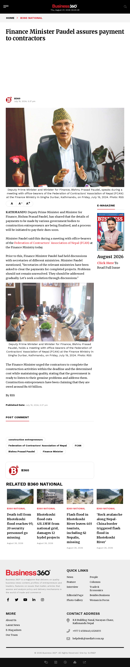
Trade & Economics (96, 588)
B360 (17, 98)
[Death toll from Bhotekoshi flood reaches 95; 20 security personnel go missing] (20, 496)
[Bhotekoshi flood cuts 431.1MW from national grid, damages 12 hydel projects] (50, 496)
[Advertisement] (65, 70)
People (94, 577)
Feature (71, 581)
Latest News (13, 625)
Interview (72, 586)
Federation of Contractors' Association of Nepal (37, 445)
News (70, 577)
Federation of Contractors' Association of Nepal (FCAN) (51, 243)
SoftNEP (92, 653)
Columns (95, 581)
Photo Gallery (75, 600)
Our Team (12, 634)
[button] (46, 662)
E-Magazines (13, 630)
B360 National (16, 508)
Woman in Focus (99, 600)
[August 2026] (110, 232)
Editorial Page (75, 595)
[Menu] (5, 6)
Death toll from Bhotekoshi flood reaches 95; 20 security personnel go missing (20, 526)
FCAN (78, 445)
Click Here (105, 263)
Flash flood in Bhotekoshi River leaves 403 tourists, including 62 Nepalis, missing (79, 528)
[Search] (125, 6)
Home (10, 18)
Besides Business (100, 595)
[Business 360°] (65, 6)
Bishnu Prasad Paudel (21, 451)
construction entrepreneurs (25, 439)
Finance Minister (53, 451)
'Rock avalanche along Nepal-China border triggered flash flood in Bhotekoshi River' (109, 528)
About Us (11, 620)
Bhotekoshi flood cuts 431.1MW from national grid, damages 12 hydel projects (48, 526)
